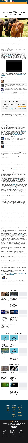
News (22, 16)
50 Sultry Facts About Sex (21, 249)
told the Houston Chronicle (18, 125)
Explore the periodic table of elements (14, 415)
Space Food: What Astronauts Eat (17, 134)
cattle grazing (21, 234)
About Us (20, 430)
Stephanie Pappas (10, 16)
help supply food (16, 133)
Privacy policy (12, 432)
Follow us (21, 39)
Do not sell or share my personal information (22, 437)
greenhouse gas (15, 169)
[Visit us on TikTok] (13, 1)
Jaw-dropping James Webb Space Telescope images (14, 408)
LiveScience (12, 274)
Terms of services (11, 108)
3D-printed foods (23, 131)
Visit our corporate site (16, 424)
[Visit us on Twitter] (8, 1)
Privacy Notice (23, 108)
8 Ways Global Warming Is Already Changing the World (12, 187)
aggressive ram (21, 204)
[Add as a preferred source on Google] (14, 427)
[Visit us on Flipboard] (12, 1)
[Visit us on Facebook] (7, 1)
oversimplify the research (8, 55)
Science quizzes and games (20, 408)
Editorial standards (5, 436)
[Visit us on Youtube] (11, 1)
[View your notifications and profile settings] (24, 1)
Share (3, 39)
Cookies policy (21, 432)
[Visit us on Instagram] (9, 1)
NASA (2, 92)
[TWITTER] (6, 278)
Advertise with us (5, 434)
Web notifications (13, 434)
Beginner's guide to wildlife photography (20, 410)
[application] (14, 66)
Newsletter (25, 39)
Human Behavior (14, 11)
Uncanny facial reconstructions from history (14, 417)
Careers (20, 434)
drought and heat (14, 184)
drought (19, 179)
